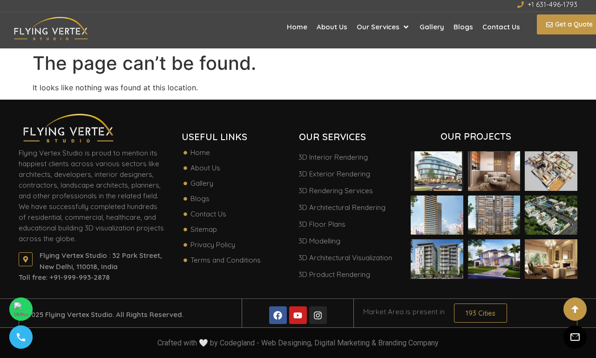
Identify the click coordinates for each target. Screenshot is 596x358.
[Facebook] (278, 315)
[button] (383, 26)
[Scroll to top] (575, 309)
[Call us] (21, 337)
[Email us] (575, 337)
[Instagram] (318, 315)
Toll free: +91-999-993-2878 (64, 277)
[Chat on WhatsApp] (21, 309)
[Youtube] (298, 315)
